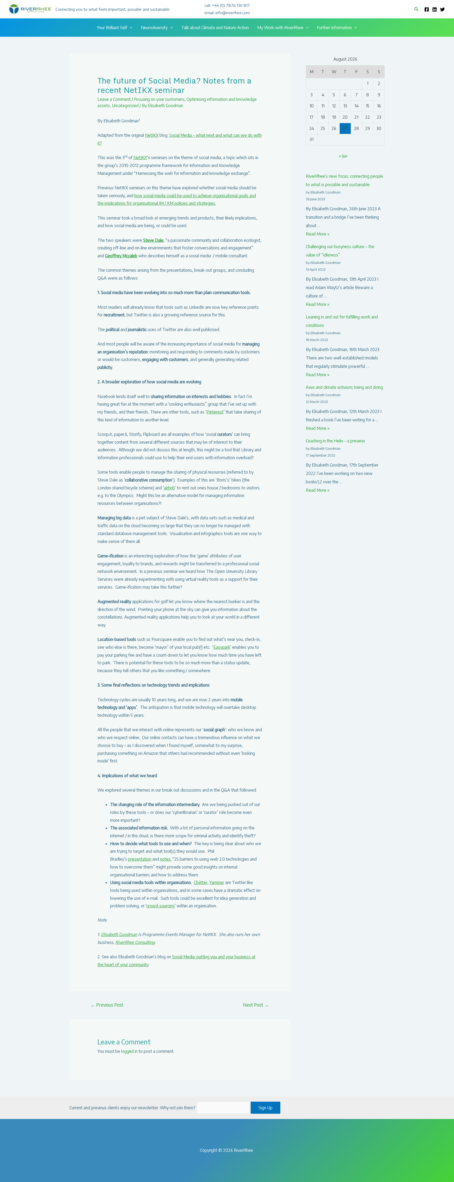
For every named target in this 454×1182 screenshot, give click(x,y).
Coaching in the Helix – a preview (335, 440)
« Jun (343, 156)
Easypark (221, 647)
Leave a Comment (114, 99)
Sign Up (265, 1107)
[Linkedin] (434, 9)
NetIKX (151, 135)
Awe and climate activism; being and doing (344, 387)
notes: (165, 859)
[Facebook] (426, 9)
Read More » (317, 234)
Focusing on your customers (159, 99)
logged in (129, 1051)
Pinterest (215, 412)
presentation (139, 859)
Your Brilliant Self (112, 27)
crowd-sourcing (160, 905)
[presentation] (129, 27)
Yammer (216, 882)
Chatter (200, 882)
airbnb (169, 487)
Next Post (256, 1005)
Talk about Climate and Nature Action (215, 27)
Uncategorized (125, 105)
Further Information (334, 27)
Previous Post (107, 1005)
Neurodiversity (154, 27)
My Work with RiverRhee (280, 27)
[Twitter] (442, 9)
